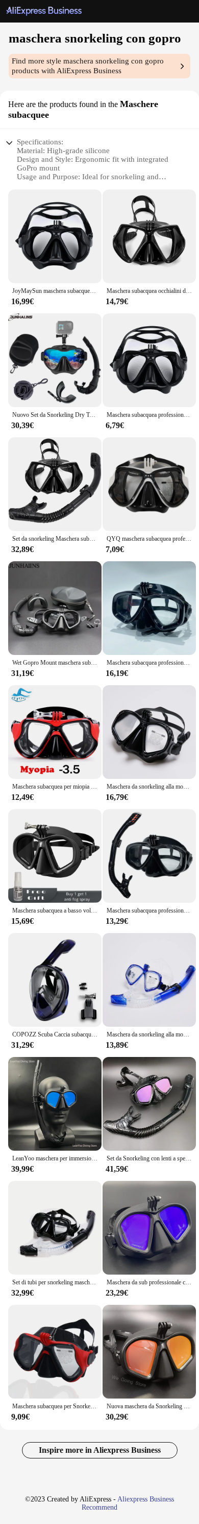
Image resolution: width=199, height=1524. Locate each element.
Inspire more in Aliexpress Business (100, 1450)
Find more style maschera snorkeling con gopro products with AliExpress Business (88, 66)
